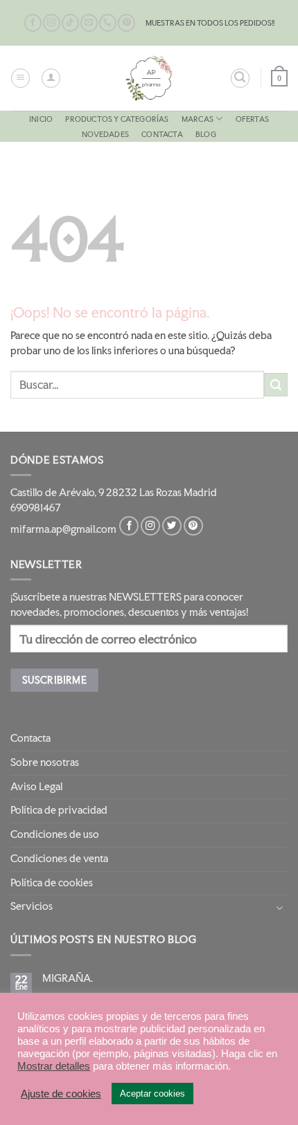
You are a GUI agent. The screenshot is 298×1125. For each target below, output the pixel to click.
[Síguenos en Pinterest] (126, 23)
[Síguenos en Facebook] (33, 23)
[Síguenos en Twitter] (172, 526)
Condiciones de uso (54, 834)
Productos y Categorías (116, 119)
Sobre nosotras (44, 762)
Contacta (162, 134)
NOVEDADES (105, 134)
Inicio (41, 119)
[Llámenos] (107, 23)
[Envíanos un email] (89, 23)
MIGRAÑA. (67, 978)
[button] (20, 77)
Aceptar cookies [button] (152, 1093)
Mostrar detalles (53, 1066)
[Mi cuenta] (51, 77)
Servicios (31, 906)
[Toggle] (279, 907)
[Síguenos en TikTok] (70, 23)
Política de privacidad (58, 810)
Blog (205, 134)
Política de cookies (51, 883)
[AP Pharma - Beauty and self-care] (149, 78)
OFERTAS (252, 119)
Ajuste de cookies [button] (61, 1093)
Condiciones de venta (59, 858)
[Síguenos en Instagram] (51, 23)
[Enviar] (276, 384)
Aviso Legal (36, 786)
